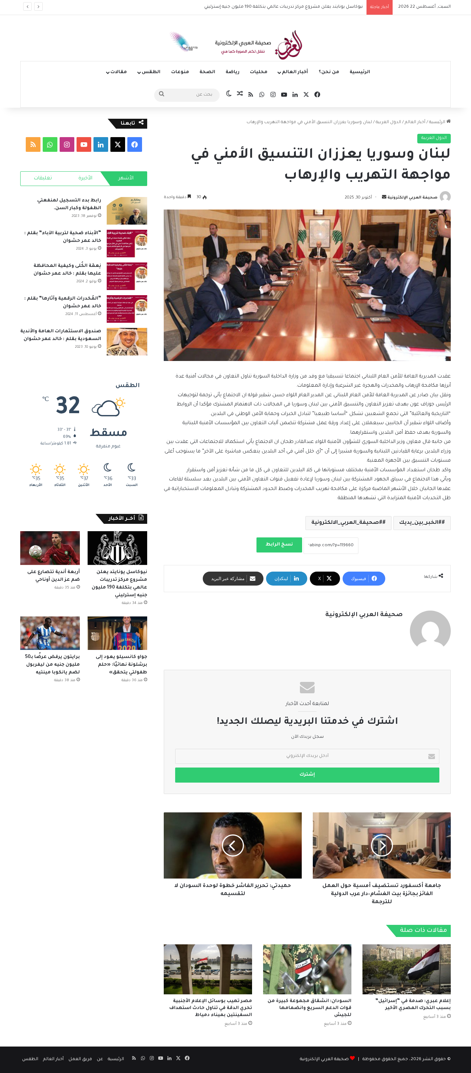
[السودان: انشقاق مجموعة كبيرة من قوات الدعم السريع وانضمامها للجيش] (307, 969)
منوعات (180, 72)
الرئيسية (360, 72)
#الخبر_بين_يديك (420, 523)
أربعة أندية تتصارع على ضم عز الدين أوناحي (321, 7)
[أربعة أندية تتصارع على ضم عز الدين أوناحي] (50, 548)
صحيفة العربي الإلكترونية (412, 198)
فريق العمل (80, 1059)
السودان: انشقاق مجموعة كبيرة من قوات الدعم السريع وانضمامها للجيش (309, 1008)
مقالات (118, 72)
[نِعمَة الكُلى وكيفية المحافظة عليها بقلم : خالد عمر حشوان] (127, 276)
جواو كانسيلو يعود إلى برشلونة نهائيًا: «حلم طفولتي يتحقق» (121, 665)
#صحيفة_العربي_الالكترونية (346, 523)
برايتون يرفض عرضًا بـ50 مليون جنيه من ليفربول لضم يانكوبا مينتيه (52, 665)
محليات (259, 72)
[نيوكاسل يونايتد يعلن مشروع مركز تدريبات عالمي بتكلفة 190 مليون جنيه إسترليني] (117, 548)
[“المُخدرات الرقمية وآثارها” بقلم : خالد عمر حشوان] (127, 309)
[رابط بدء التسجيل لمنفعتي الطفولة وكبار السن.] (127, 211)
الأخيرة (85, 178)
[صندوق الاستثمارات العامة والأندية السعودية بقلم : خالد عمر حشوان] (127, 341)
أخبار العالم (295, 72)
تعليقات (43, 178)
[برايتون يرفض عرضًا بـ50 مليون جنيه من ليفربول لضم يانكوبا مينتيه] (50, 633)
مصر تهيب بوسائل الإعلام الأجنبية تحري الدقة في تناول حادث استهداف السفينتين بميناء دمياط (210, 1008)
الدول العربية (388, 122)
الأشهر (126, 178)
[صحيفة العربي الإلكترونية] (235, 46)
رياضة (233, 72)
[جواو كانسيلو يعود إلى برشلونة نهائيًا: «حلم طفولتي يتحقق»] (117, 633)
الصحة (207, 72)
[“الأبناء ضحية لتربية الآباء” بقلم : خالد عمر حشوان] (127, 243)
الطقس (151, 72)
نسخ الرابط (279, 544)
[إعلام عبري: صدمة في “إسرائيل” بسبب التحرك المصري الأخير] (406, 969)
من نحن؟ (329, 72)
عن (100, 1059)
